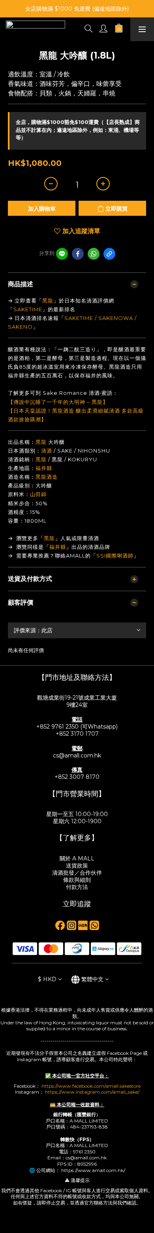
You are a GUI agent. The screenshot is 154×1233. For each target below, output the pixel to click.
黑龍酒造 (47, 477)
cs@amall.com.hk (77, 755)
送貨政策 (77, 865)
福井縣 (44, 468)
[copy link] (109, 254)
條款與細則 (77, 879)
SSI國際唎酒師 (114, 555)
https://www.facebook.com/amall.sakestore (91, 1086)
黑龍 (47, 300)
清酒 (46, 450)
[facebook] (78, 254)
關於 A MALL (77, 858)
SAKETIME (27, 309)
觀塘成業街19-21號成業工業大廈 (77, 697)
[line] (62, 254)
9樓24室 (77, 704)
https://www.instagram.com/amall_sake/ (92, 1092)
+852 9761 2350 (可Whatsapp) (77, 726)
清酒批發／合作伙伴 (77, 872)
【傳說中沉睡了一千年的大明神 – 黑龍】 (58, 402)
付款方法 (77, 886)
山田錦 (38, 494)
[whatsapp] (94, 254)
